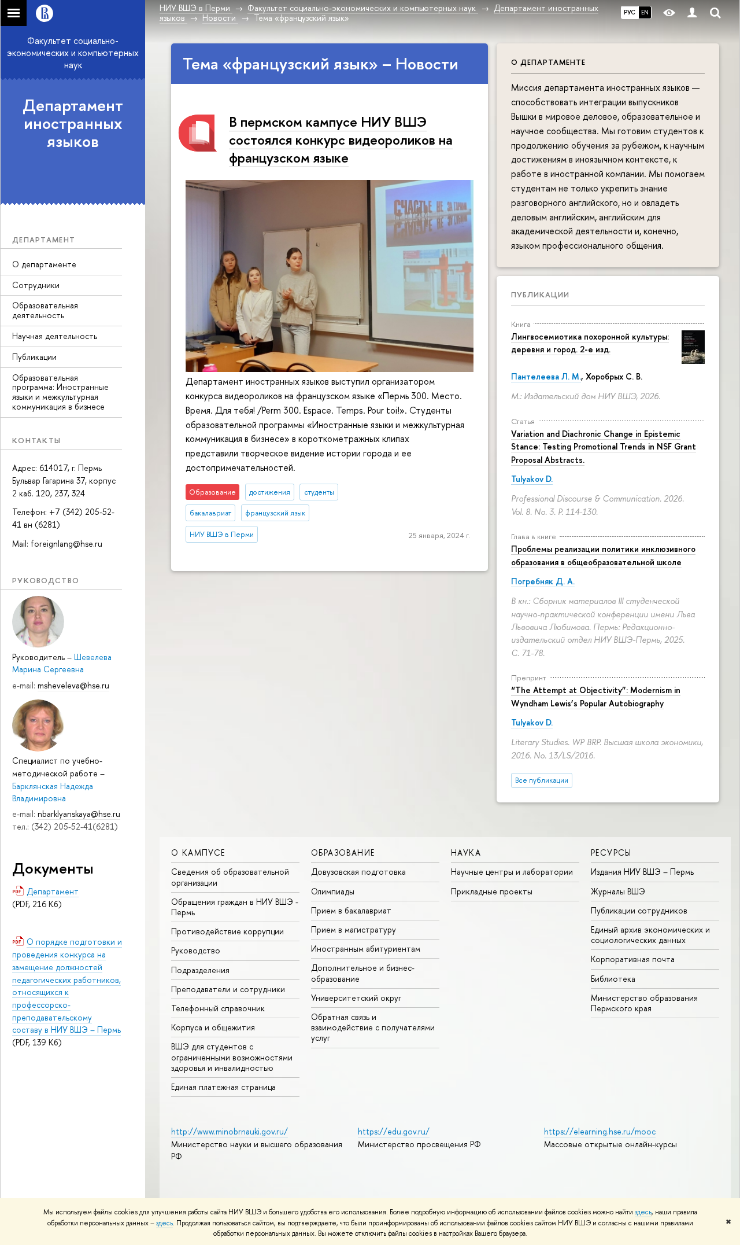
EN (645, 12)
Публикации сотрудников (639, 910)
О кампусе (198, 852)
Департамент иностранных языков (73, 123)
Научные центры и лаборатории (512, 871)
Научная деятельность (54, 335)
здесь (643, 1212)
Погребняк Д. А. (543, 581)
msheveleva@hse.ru (73, 685)
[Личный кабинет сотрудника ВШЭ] (692, 13)
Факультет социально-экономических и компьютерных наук (73, 52)
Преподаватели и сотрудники (228, 989)
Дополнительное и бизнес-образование (363, 973)
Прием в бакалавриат (351, 910)
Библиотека (613, 978)
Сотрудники (36, 284)
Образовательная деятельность (45, 310)
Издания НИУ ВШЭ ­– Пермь (642, 871)
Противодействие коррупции (227, 931)
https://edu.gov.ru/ (394, 1131)
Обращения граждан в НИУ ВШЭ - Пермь (234, 907)
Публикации (34, 356)
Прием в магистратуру (353, 929)
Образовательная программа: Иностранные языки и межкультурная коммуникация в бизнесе (60, 392)
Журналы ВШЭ (618, 891)
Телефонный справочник (218, 1008)
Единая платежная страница (223, 1086)
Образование (343, 852)
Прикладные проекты (491, 891)
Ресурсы (611, 852)
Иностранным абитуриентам (365, 948)
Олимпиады (332, 891)
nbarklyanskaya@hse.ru (79, 813)
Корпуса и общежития (213, 1027)
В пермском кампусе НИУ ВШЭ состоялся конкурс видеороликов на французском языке (341, 139)
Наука (466, 852)
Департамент (53, 891)
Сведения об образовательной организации (230, 876)
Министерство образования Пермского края (644, 1003)
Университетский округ (356, 997)
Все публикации (541, 780)
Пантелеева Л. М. (546, 376)
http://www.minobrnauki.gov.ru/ (229, 1131)
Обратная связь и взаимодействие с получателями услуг (373, 1027)
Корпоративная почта (633, 958)
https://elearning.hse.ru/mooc (600, 1131)
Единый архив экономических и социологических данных (650, 934)
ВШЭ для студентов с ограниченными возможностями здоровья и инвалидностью (232, 1057)
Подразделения (200, 969)
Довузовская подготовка (358, 871)
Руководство (195, 950)
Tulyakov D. (532, 478)
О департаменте (44, 264)
